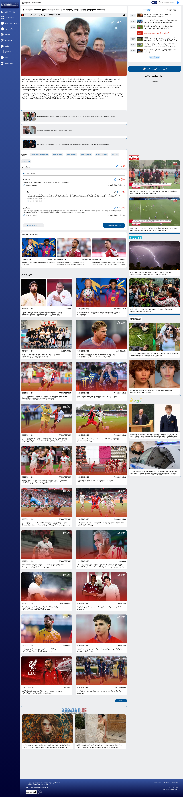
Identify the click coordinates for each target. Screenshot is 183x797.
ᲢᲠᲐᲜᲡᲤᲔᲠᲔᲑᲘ (120, 309)
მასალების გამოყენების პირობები (37, 784)
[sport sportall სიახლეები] (178, 2)
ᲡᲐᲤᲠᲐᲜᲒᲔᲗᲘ (65, 603)
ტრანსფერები (36, 2)
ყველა (121, 700)
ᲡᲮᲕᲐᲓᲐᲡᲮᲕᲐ (66, 351)
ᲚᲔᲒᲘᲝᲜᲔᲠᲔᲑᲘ (65, 393)
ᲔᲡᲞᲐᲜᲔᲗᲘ (122, 561)
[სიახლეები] (74, 710)
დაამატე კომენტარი (114, 225)
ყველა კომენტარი (32, 225)
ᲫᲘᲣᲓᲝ (68, 309)
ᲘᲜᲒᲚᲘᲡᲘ (122, 603)
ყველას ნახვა (154, 57)
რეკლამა (166, 782)
